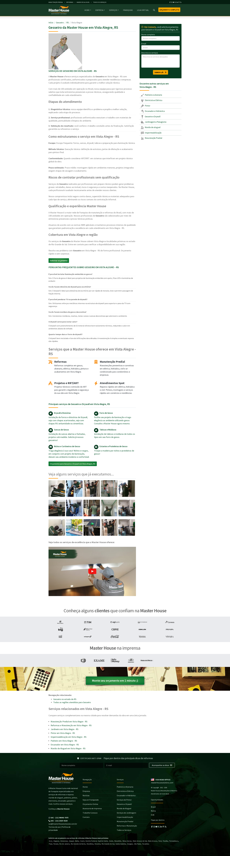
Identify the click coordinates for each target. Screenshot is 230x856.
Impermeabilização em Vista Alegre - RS (68, 737)
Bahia (77, 841)
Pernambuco (173, 841)
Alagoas (56, 841)
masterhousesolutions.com (162, 782)
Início (51, 22)
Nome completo (148, 34)
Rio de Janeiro (64, 844)
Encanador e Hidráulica (154, 111)
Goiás (111, 841)
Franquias (128, 10)
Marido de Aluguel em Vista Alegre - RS (68, 748)
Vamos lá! (160, 72)
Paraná (55, 844)
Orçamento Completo (169, 10)
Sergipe (130, 844)
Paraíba (165, 841)
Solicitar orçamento (58, 260)
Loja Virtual (143, 10)
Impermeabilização (152, 132)
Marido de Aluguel (124, 808)
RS (67, 22)
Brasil (153, 807)
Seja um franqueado (91, 800)
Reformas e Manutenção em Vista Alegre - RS (71, 725)
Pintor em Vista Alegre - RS (63, 733)
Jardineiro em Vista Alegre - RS (64, 729)
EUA (152, 815)
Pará (160, 841)
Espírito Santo (103, 841)
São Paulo (137, 844)
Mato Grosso (152, 841)
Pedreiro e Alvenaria (125, 787)
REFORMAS (69, 2)
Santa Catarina (121, 844)
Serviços (113, 10)
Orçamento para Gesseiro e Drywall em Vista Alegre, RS (72, 464)
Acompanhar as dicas (160, 765)
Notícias (86, 795)
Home (87, 10)
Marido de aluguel (152, 127)
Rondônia (90, 844)
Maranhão (117, 841)
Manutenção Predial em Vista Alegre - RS (69, 721)
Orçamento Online (90, 804)
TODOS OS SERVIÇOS (99, 2)
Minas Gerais (127, 841)
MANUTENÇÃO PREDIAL (56, 2)
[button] (92, 571)
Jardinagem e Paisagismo (155, 121)
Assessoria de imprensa (92, 808)
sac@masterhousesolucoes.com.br (63, 824)
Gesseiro (60, 22)
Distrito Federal (91, 841)
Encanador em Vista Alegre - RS (65, 744)
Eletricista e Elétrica (153, 100)
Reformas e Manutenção (127, 826)
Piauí (50, 844)
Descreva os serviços (149, 53)
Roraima (98, 844)
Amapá (71, 841)
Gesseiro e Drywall (152, 116)
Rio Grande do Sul (108, 844)
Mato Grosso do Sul (140, 841)
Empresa (99, 10)
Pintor (147, 105)
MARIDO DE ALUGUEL (83, 2)
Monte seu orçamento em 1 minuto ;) (115, 680)
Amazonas (64, 841)
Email (143, 43)
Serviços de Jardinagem (126, 813)
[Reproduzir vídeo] (92, 571)
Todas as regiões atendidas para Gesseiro (72, 702)
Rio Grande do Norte (78, 844)
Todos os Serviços (124, 830)
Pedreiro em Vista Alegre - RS (64, 740)
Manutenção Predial (153, 138)
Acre (50, 841)
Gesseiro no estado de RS (64, 699)
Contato (86, 817)
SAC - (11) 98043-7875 (59, 817)
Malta (153, 811)
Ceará (82, 841)
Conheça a (59, 809)
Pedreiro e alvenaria (153, 95)
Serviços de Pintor (124, 800)
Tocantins (145, 844)
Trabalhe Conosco (90, 813)
